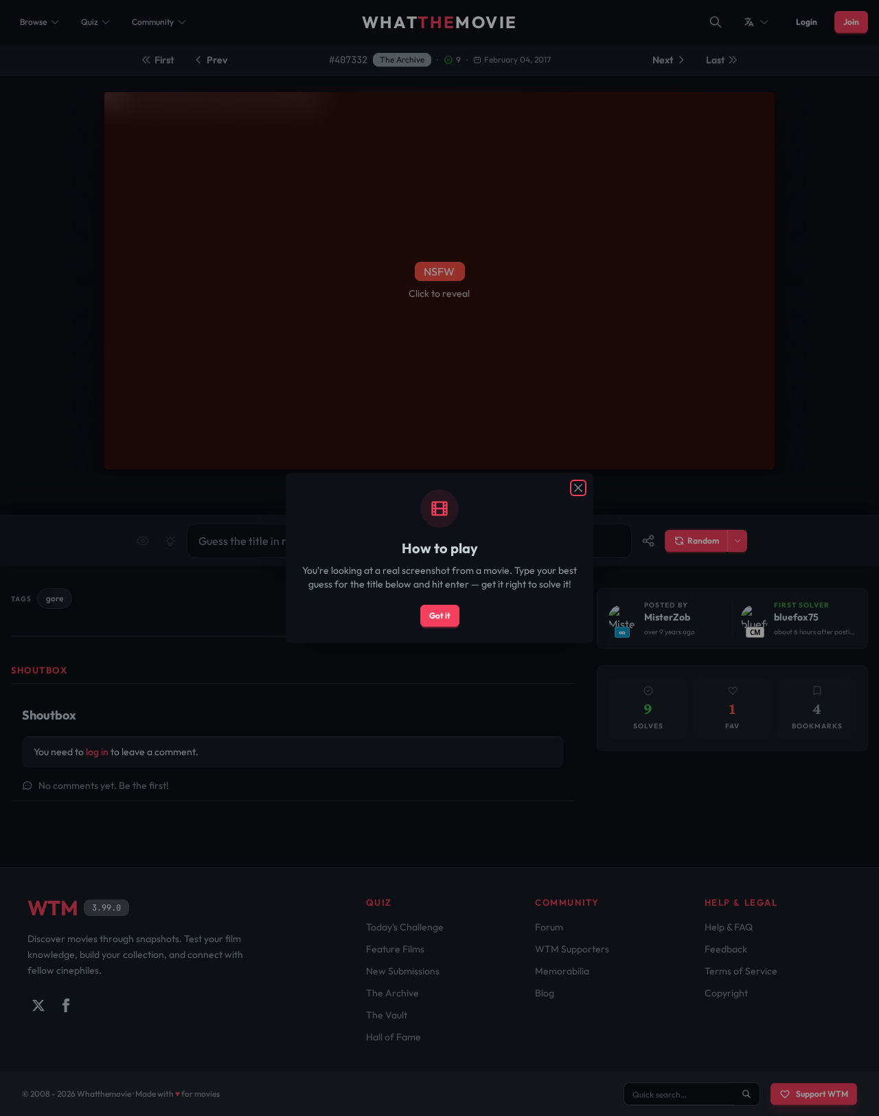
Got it (439, 615)
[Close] (578, 488)
